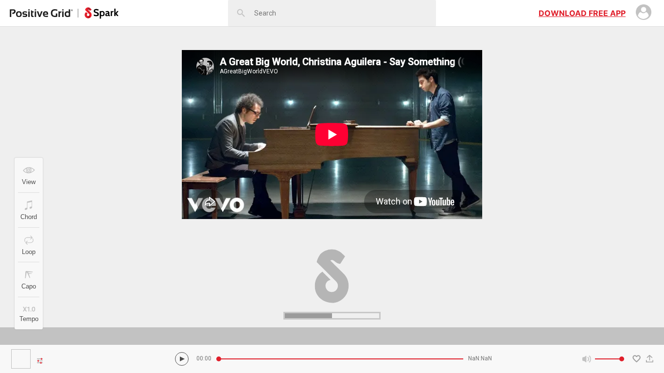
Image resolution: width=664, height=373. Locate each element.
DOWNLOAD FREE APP (582, 13)
